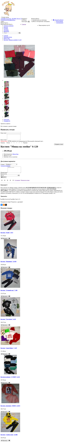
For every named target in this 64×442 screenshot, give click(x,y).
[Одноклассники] (4, 205)
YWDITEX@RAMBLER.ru (8, 20)
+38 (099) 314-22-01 (6, 18)
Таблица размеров (8, 25)
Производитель (8, 37)
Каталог (6, 27)
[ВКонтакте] (1, 205)
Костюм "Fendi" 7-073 (7, 232)
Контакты (6, 31)
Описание (6, 119)
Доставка (6, 30)
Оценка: (3, 142)
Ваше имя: (3, 133)
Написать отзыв (25, 180)
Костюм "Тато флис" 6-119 (8, 319)
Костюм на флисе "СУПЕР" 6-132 (10, 377)
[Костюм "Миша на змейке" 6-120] (19, 80)
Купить (4, 177)
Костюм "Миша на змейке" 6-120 (12, 40)
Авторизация (59, 22)
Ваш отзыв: (4, 139)
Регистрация (59, 21)
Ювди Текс (7, 38)
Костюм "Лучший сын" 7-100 (9, 290)
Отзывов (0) (7, 121)
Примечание (4, 172)
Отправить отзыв (59, 144)
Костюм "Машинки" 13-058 (8, 261)
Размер (2, 164)
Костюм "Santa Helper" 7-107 (9, 348)
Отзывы (6, 28)
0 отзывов (17, 180)
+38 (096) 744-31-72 (16, 18)
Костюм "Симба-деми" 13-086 (9, 434)
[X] (6, 205)
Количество (4, 174)
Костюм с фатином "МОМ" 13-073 (10, 405)
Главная (24, 24)
